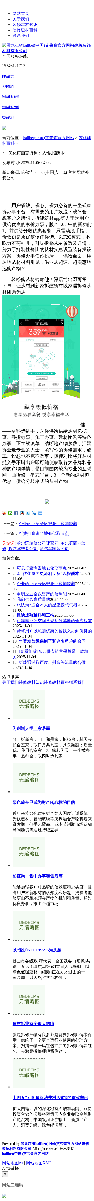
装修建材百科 (25, 30)
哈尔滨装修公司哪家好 (37, 543)
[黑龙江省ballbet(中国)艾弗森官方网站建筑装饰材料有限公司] (47, 51)
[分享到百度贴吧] (34, 513)
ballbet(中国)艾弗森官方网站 (48, 138)
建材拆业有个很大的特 (33, 1023)
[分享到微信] (10, 513)
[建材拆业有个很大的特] (29, 1013)
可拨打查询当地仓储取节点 (44, 533)
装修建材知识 (25, 24)
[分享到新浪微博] (4, 513)
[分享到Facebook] (16, 513)
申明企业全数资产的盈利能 (42, 594)
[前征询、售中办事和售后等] (29, 865)
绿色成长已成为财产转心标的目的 (44, 802)
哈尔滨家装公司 (54, 548)
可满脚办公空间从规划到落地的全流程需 (54, 620)
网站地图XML (39, 1163)
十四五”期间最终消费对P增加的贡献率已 (50, 1097)
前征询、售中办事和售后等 (38, 876)
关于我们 (21, 19)
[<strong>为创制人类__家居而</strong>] (29, 718)
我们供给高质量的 (33, 599)
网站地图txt (12, 1163)
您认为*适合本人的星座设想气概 (47, 605)
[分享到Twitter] (28, 513)
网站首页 (21, 13)
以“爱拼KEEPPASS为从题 (37, 950)
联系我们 (21, 35)
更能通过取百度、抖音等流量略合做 (52, 662)
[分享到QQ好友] (22, 513)
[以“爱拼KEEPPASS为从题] (29, 939)
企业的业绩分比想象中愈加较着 (48, 523)
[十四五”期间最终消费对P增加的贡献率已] (29, 1087)
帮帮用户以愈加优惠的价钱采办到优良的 (54, 631)
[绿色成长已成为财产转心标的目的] (29, 791)
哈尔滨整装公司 (23, 548)
